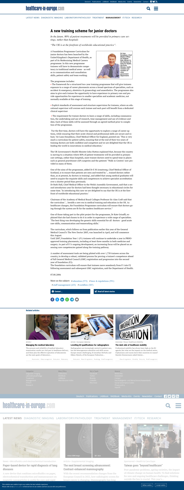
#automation (35, 359)
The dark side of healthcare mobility (131, 345)
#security (142, 359)
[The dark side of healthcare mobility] (136, 327)
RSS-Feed (93, 383)
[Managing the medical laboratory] (47, 327)
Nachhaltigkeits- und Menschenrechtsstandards (133, 380)
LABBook (106, 2)
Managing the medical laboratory (40, 345)
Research (137, 17)
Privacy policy (120, 385)
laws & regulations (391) (102, 281)
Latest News (33, 17)
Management (113, 17)
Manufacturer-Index (65, 380)
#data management (46, 359)
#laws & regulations (87, 359)
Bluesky (93, 378)
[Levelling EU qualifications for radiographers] (92, 327)
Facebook (93, 373)
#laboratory (64, 359)
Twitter (92, 376)
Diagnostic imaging (52, 17)
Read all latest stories (106, 291)
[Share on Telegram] (72, 299)
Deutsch (88, 2)
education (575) (80, 281)
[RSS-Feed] (156, 2)
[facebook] (151, 2)
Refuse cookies (147, 485)
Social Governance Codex (124, 383)
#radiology (97, 359)
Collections (62, 373)
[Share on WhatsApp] (67, 299)
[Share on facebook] (52, 299)
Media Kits (122, 2)
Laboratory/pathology (78, 17)
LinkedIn (93, 380)
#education (56, 359)
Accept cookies (160, 485)
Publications (96, 2)
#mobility (135, 359)
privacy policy (18, 487)
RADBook (113, 2)
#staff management (107, 359)
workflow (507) (86, 284)
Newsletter (137, 2)
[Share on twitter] (57, 299)
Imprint (117, 387)
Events (129, 2)
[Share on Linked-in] (62, 299)
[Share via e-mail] (77, 299)
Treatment (98, 17)
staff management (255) (64, 284)
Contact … (58, 291)
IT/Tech (126, 17)
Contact (145, 2)
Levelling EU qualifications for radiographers (90, 345)
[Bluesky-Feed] (154, 2)
